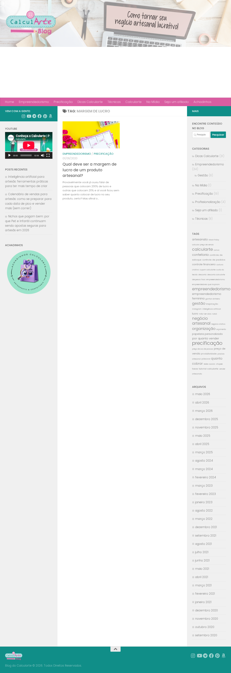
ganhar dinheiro (212, 299)
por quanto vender (205, 338)
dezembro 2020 (206, 610)
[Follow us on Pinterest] (45, 116)
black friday (214, 239)
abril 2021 (201, 577)
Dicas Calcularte (90, 102)
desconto (202, 274)
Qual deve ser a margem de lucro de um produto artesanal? (90, 169)
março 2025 (204, 452)
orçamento (221, 329)
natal (214, 314)
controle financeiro (204, 264)
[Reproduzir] (9, 155)
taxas (195, 368)
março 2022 (204, 519)
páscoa (206, 358)
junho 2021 (202, 560)
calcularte (202, 249)
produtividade (209, 353)
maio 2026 (202, 394)
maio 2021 (202, 569)
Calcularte (133, 102)
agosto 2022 (204, 510)
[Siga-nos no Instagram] (23, 116)
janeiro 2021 (203, 602)
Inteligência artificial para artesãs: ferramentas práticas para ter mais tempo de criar (26, 181)
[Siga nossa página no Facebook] (40, 116)
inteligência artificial (211, 309)
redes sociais (209, 364)
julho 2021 (202, 552)
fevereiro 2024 (205, 477)
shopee (219, 364)
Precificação (63, 102)
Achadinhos (202, 102)
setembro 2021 (205, 536)
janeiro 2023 (203, 502)
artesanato (200, 239)
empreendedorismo (211, 289)
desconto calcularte (216, 274)
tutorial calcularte (208, 368)
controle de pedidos (213, 259)
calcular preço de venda (203, 244)
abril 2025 (202, 444)
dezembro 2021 (206, 527)
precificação (207, 343)
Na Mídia (153, 102)
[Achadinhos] (50, 116)
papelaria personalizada (207, 334)
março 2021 (203, 585)
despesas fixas (198, 279)
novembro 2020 (206, 619)
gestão (198, 303)
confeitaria (200, 255)
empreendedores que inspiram (206, 284)
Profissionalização (207, 202)
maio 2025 (202, 436)
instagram (197, 309)
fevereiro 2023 (205, 494)
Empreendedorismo (34, 102)
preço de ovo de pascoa (202, 349)
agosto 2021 (203, 544)
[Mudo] (42, 155)
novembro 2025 (206, 427)
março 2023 (204, 486)
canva (216, 250)
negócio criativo (218, 324)
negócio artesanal (201, 321)
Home (9, 102)
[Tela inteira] (48, 155)
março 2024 (204, 469)
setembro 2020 (206, 635)
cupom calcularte (207, 269)
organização (203, 328)
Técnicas (114, 102)
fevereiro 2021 (205, 594)
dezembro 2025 (206, 419)
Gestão (203, 175)
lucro (195, 313)
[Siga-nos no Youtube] (29, 116)
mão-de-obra (205, 314)
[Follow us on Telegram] (34, 116)
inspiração (212, 304)
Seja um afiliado (176, 102)
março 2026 (204, 411)
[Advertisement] (115, 72)
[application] (28, 145)
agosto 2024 (204, 461)
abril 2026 (202, 402)
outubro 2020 (204, 627)
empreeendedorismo (215, 279)
